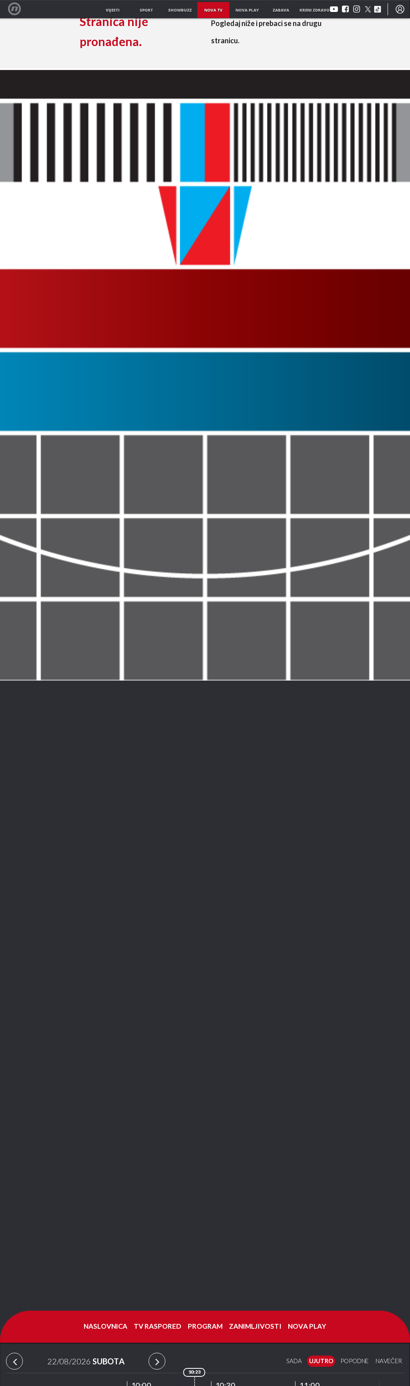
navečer (389, 1361)
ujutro (321, 1361)
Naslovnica (105, 1327)
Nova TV (19, 9)
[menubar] (400, 9)
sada (294, 1361)
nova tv (213, 10)
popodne (354, 1361)
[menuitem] (400, 9)
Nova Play (307, 1327)
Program (205, 1327)
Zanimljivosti (255, 1327)
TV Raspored (157, 1327)
